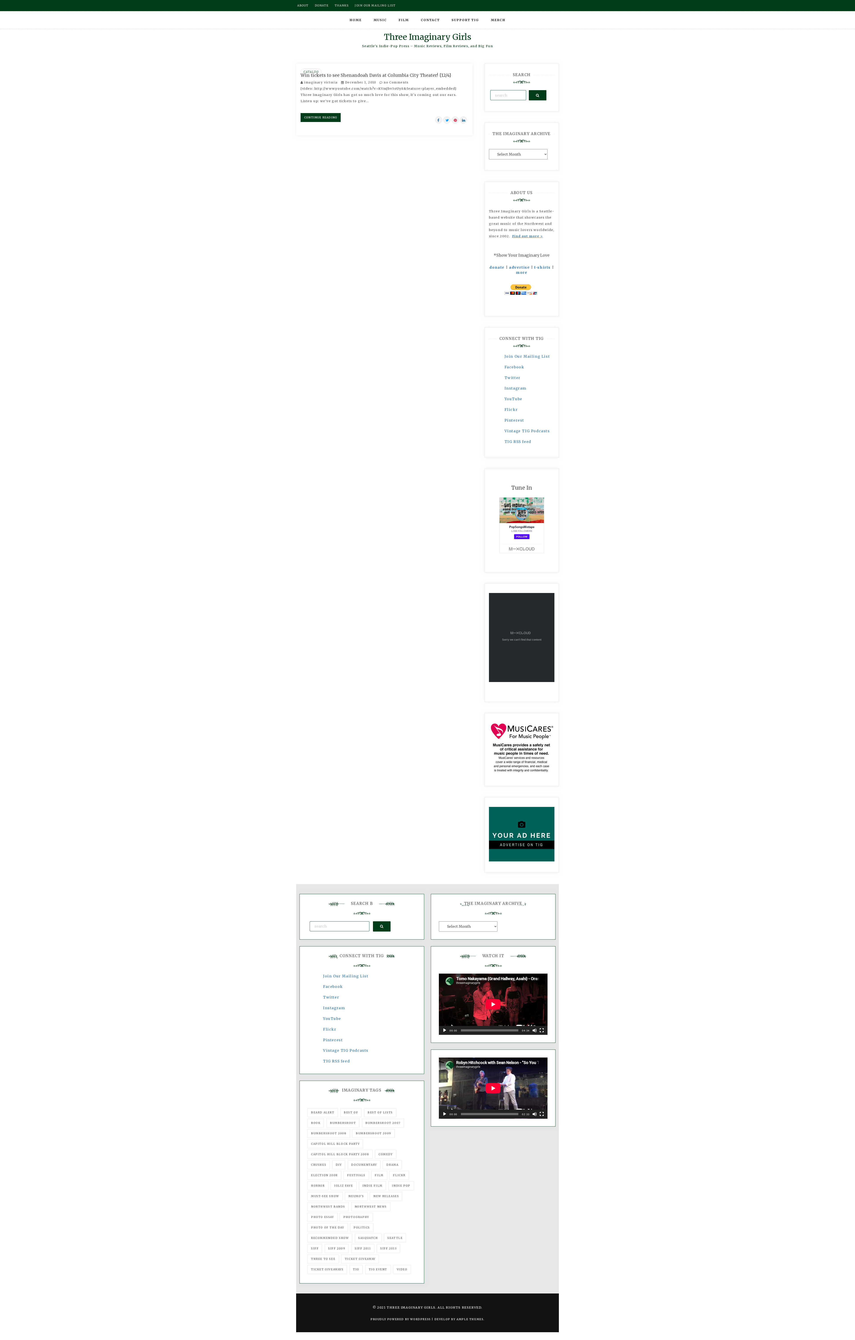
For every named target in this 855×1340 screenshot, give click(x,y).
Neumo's (356, 1196)
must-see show (325, 1196)
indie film (372, 1185)
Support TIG (465, 20)
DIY (339, 1164)
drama (392, 1164)
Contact (430, 20)
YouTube (513, 399)
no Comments (396, 82)
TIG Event (378, 1269)
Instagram (515, 388)
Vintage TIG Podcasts (527, 431)
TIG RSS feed (518, 441)
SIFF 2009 (336, 1248)
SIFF (315, 1248)
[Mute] (534, 1030)
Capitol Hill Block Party (335, 1143)
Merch (498, 20)
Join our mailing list (375, 5)
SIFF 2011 (363, 1248)
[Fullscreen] (541, 1030)
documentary (364, 1164)
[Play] (444, 1030)
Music (380, 20)
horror (318, 1185)
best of (351, 1112)
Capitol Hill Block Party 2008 (340, 1154)
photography (356, 1217)
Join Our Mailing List (527, 356)
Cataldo (311, 72)
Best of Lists (380, 1112)
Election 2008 (324, 1175)
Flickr (511, 409)
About (303, 5)
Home (356, 20)
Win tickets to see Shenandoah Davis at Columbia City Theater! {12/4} (376, 75)
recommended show (330, 1238)
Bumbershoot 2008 (328, 1133)
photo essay (322, 1217)
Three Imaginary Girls (427, 37)
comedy (386, 1154)
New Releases (386, 1196)
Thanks (342, 5)
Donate (322, 5)
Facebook (514, 367)
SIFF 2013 (388, 1248)
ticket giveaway (360, 1259)
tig (356, 1269)
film (379, 1175)
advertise (519, 267)
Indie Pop (401, 1185)
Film (404, 20)
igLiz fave (343, 1185)
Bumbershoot (343, 1123)
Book (315, 1123)
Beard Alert (322, 1112)
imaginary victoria (321, 82)
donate (497, 267)
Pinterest (514, 420)
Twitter (513, 378)
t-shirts (542, 267)
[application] (493, 1004)
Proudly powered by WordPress (401, 1319)
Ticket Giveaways (327, 1269)
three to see (323, 1259)
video (402, 1269)
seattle (395, 1238)
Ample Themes (469, 1319)
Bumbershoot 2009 (373, 1133)
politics (362, 1227)
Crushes (318, 1164)
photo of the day (327, 1227)
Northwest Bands (328, 1206)
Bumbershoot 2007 (383, 1123)
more (521, 272)
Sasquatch (368, 1238)
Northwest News (371, 1206)
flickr (399, 1175)
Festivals (356, 1175)
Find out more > (527, 236)
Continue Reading (320, 117)
